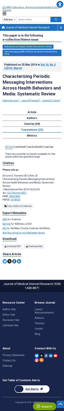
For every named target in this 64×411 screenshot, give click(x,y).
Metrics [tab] (32, 135)
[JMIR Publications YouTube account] (55, 355)
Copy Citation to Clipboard (19, 206)
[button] (60, 4)
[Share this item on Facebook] (14, 261)
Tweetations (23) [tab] (32, 129)
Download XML (35, 246)
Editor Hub (9, 314)
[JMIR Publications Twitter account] (41, 355)
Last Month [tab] (20, 146)
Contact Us (9, 360)
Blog (37, 334)
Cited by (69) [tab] (32, 124)
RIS (5, 228)
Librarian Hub (10, 325)
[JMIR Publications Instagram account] (37, 360)
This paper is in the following (23, 37)
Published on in (30, 66)
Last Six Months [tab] (35, 146)
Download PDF (13, 246)
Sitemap (7, 365)
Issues (39, 328)
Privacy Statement (13, 355)
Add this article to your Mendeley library (24, 232)
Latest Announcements (44, 311)
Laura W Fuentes (30, 100)
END (5, 219)
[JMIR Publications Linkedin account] (51, 355)
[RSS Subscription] (41, 360)
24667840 (14, 196)
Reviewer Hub (11, 320)
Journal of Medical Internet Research (27, 27)
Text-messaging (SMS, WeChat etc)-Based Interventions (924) (30, 52)
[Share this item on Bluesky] (5, 261)
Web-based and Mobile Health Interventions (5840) (28, 46)
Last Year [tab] (48, 146)
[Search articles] (56, 19)
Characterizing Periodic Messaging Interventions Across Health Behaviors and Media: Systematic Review (32, 85)
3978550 (15, 199)
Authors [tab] (32, 118)
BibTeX (7, 223)
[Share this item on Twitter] (9, 261)
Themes (39, 323)
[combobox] (33, 19)
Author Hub (9, 309)
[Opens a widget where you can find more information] (44, 406)
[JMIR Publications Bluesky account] (37, 355)
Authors (39, 318)
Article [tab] (32, 112)
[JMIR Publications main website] (32, 9)
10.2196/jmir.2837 (16, 192)
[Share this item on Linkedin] (19, 261)
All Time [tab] (9, 146)
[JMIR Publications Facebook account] (46, 355)
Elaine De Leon (11, 100)
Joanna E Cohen (51, 100)
